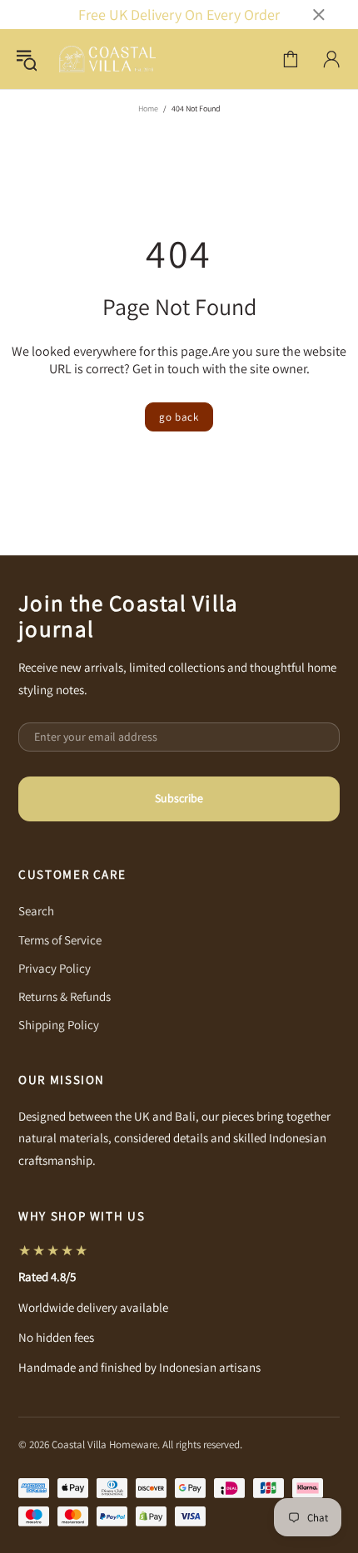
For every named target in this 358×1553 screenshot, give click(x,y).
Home (148, 108)
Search (36, 911)
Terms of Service (60, 940)
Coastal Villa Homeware (107, 59)
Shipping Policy (58, 1025)
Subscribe (179, 798)
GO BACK (179, 417)
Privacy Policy (54, 968)
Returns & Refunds (64, 996)
